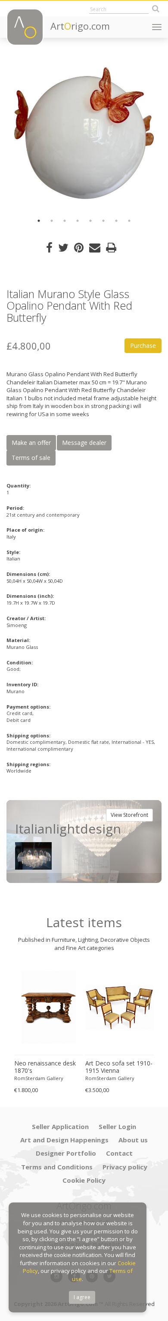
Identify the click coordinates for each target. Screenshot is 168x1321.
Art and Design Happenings (64, 1139)
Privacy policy (125, 1167)
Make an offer (31, 442)
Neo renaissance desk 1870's (45, 1066)
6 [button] (103, 220)
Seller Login (117, 1126)
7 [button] (116, 220)
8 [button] (129, 220)
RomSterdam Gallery (38, 1078)
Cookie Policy (84, 1180)
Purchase (143, 345)
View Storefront (129, 815)
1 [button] (38, 220)
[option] (84, 133)
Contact (119, 1153)
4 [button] (77, 220)
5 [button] (90, 220)
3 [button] (64, 220)
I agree (82, 1297)
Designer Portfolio (66, 1153)
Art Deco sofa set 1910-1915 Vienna (118, 1066)
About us (133, 1139)
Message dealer (84, 442)
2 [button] (51, 220)
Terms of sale (31, 458)
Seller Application (60, 1126)
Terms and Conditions (57, 1167)
